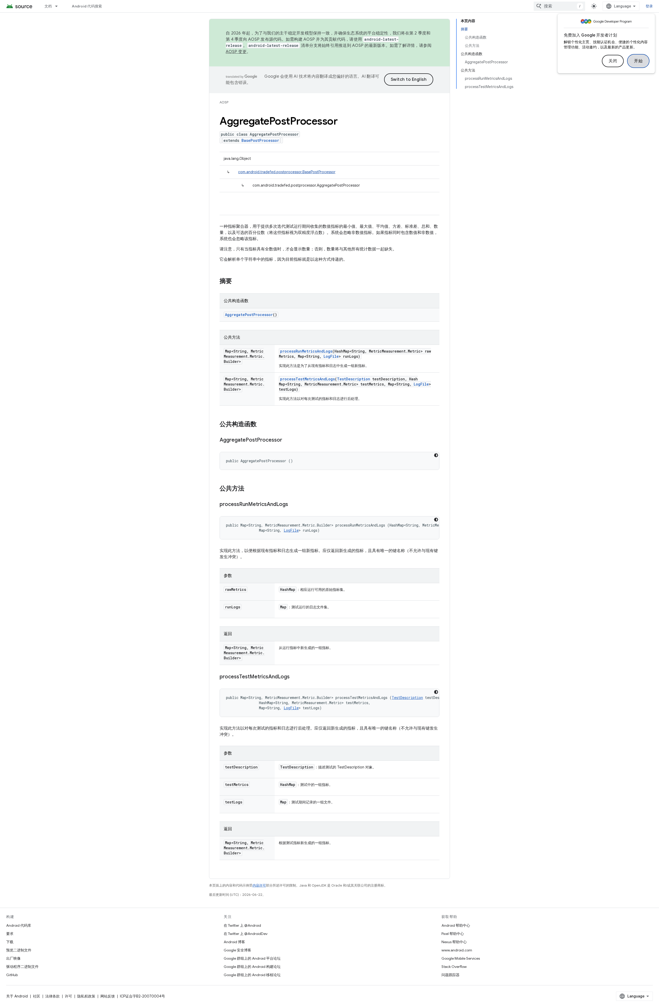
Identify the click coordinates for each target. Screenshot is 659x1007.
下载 (9, 942)
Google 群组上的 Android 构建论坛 (252, 966)
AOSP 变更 (236, 51)
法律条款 (52, 996)
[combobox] (559, 6)
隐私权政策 (86, 996)
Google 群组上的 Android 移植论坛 (252, 975)
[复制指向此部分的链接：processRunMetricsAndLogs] (293, 505)
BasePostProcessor (260, 140)
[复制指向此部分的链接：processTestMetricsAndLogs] (295, 677)
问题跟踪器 (450, 975)
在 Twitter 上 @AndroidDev (245, 933)
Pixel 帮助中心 (452, 933)
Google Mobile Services (460, 958)
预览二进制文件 (18, 950)
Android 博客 (234, 942)
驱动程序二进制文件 (22, 966)
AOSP (224, 102)
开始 (638, 61)
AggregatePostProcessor (249, 314)
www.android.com (456, 950)
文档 (48, 6)
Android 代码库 (18, 925)
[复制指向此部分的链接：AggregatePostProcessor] (287, 440)
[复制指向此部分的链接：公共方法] (249, 489)
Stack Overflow (454, 966)
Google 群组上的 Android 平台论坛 (252, 958)
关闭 (613, 61)
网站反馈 (107, 996)
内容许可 (259, 885)
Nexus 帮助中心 (454, 942)
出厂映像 (13, 958)
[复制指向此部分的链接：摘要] (237, 281)
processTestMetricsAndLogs (307, 378)
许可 (68, 996)
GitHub (12, 975)
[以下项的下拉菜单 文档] (59, 6)
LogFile (331, 356)
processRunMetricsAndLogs (306, 351)
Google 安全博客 (237, 950)
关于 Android (17, 996)
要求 (9, 933)
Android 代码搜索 (87, 6)
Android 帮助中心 (455, 925)
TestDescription (353, 378)
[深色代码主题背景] (436, 455)
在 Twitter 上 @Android (242, 925)
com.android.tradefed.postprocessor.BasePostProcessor (286, 172)
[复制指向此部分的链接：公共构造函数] (262, 425)
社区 (36, 996)
